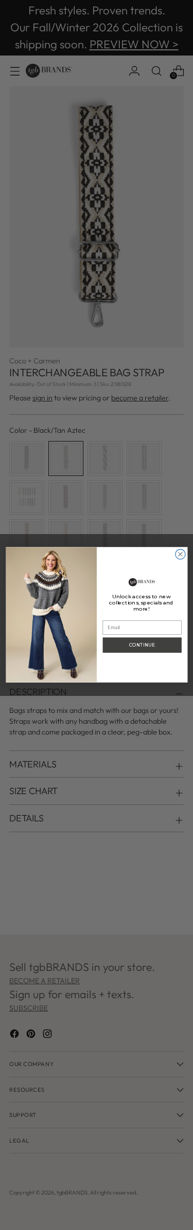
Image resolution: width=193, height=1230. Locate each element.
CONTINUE (142, 645)
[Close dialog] (180, 554)
